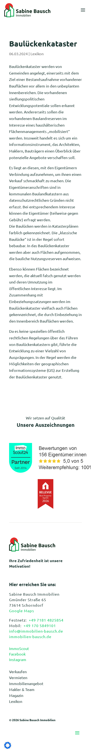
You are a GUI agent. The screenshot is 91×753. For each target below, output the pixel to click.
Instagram (17, 659)
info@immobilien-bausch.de (36, 631)
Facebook (17, 654)
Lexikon (37, 53)
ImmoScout (19, 648)
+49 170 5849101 (39, 625)
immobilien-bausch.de (30, 636)
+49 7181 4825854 (46, 620)
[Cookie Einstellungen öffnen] (7, 747)
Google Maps (21, 610)
